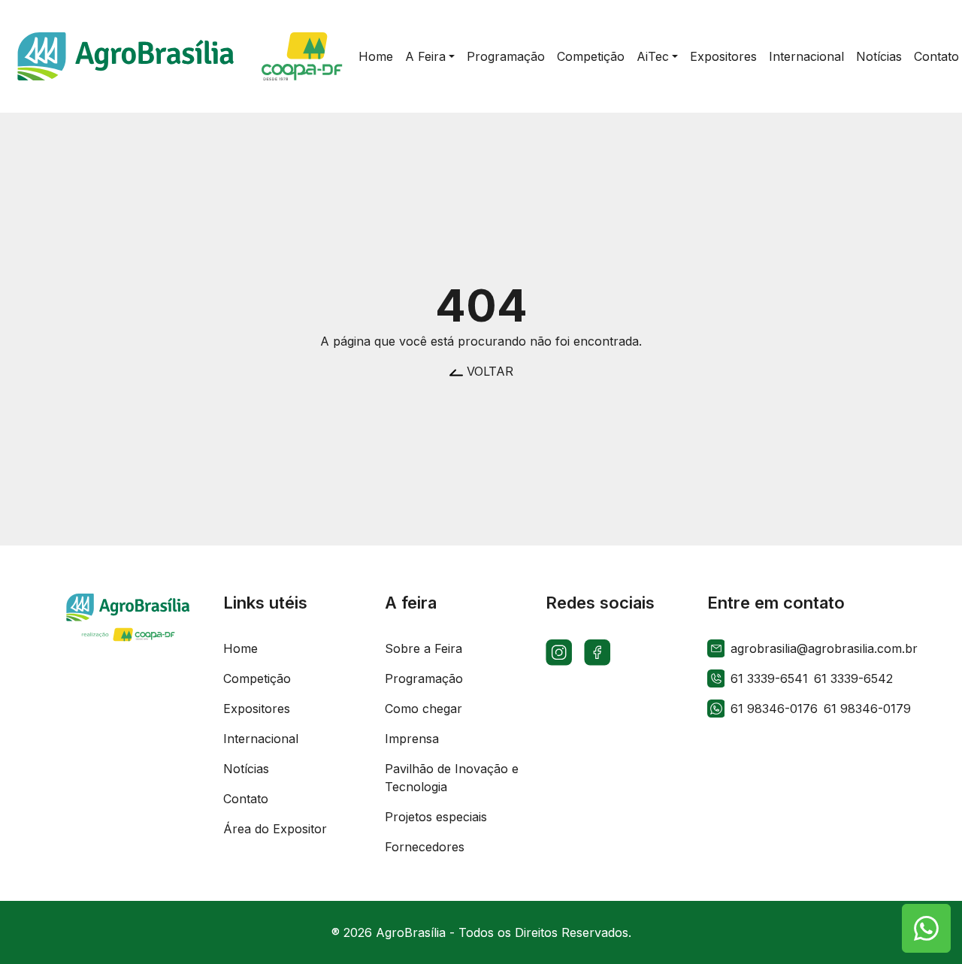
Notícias (246, 768)
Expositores (256, 708)
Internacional (260, 738)
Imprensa (412, 738)
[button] (430, 56)
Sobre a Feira (423, 648)
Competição (257, 678)
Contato (245, 798)
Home (240, 648)
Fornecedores (424, 846)
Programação (424, 678)
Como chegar (423, 708)
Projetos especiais (436, 816)
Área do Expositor (275, 828)
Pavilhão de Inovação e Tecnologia (452, 777)
